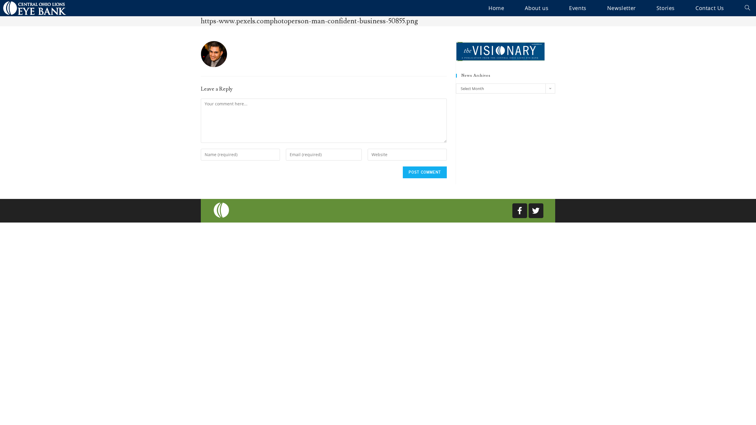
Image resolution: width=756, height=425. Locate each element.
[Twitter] (536, 210)
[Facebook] (519, 210)
